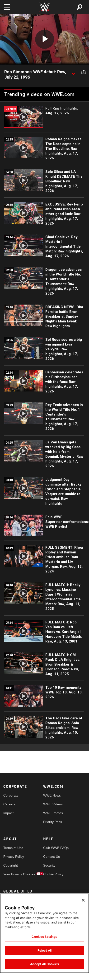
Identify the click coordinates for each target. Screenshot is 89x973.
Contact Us (51, 856)
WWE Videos (53, 804)
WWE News (52, 795)
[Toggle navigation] (6, 7)
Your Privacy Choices (13, 874)
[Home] (45, 7)
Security (49, 865)
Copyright (10, 865)
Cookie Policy (53, 874)
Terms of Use (13, 848)
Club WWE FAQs (53, 848)
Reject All (44, 950)
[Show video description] (73, 72)
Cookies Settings (44, 936)
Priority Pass (52, 822)
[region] (44, 933)
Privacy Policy (13, 856)
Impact (8, 813)
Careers (9, 804)
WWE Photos (53, 813)
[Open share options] (84, 72)
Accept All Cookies (44, 964)
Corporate (11, 795)
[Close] (83, 900)
